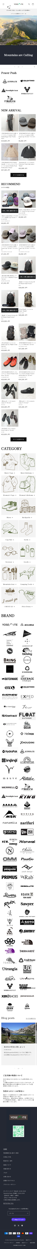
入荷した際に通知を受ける (10, 211)
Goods (26, 562)
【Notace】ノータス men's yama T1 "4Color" (8, 401)
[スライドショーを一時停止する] (35, 67)
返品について (7, 1165)
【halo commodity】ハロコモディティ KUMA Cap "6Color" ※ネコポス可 (9, 217)
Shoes (9, 517)
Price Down (26, 606)
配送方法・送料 (7, 1161)
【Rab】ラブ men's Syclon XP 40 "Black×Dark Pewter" (9, 316)
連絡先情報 (32, 1242)
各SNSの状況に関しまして (14, 1046)
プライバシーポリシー (9, 1184)
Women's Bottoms (26, 495)
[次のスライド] (22, 67)
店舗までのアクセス (9, 1180)
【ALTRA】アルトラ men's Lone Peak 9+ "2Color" (8, 429)
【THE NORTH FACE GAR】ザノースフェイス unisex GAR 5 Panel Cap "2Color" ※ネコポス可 (9, 247)
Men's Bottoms (26, 473)
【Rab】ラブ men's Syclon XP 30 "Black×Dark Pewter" (27, 282)
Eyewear (9, 562)
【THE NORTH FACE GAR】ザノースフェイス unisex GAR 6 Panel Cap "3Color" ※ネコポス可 (27, 247)
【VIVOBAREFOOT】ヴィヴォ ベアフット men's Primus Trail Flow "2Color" (9, 373)
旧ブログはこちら (8, 1203)
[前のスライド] (15, 67)
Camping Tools (26, 584)
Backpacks (26, 517)
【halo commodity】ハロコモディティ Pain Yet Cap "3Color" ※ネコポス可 (27, 211)
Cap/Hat (9, 540)
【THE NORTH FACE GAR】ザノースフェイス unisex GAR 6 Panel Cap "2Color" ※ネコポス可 (27, 136)
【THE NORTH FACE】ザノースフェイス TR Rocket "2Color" (27, 343)
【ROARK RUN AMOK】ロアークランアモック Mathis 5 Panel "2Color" (9, 277)
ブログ (5, 1173)
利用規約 (18, 1242)
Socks (26, 540)
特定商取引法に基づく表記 (10, 1153)
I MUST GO (9, 606)
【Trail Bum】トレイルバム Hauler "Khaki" (26, 310)
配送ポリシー (25, 1242)
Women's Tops (8, 495)
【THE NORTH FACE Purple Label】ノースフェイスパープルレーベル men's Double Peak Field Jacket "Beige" (9, 165)
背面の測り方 (7, 1169)
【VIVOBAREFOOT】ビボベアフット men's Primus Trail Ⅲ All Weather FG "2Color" (27, 373)
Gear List (19, 59)
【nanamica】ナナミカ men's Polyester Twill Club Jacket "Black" (26, 164)
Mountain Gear (9, 584)
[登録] (27, 1213)
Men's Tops (8, 473)
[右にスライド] (22, 1068)
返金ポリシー (29, 1240)
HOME (5, 1149)
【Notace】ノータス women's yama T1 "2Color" (27, 401)
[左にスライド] (15, 1068)
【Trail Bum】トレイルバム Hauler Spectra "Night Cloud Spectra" (9, 344)
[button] (3, 4)
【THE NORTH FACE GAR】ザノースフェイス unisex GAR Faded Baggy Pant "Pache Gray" (9, 136)
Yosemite (11, 1240)
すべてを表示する (18, 175)
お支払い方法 (7, 1157)
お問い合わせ (7, 1176)
